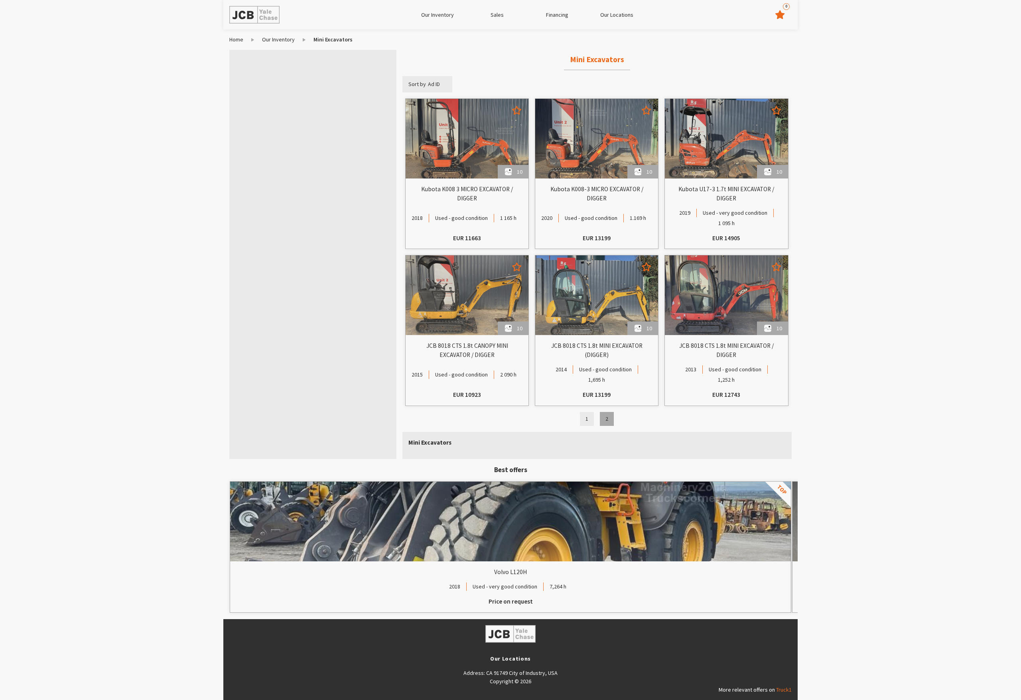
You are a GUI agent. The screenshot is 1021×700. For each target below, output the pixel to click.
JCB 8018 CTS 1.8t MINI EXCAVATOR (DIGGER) (597, 350)
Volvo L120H (510, 572)
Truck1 (784, 689)
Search (271, 200)
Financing (557, 14)
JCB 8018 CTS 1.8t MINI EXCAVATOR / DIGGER (726, 350)
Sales (497, 14)
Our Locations (616, 14)
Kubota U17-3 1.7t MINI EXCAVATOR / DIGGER (726, 193)
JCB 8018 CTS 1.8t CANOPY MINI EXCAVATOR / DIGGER (467, 350)
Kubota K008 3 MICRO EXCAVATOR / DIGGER (467, 193)
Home (236, 39)
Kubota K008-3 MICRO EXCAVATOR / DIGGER (596, 193)
